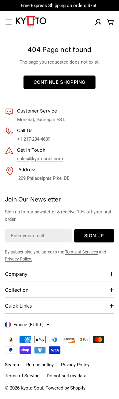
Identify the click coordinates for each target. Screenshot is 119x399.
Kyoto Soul (32, 388)
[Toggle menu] (8, 22)
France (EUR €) (28, 324)
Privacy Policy (75, 365)
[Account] (98, 22)
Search (12, 365)
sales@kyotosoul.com (40, 158)
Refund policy (40, 365)
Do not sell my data (66, 376)
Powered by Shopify (65, 388)
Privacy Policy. (18, 259)
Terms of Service (22, 376)
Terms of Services (81, 251)
